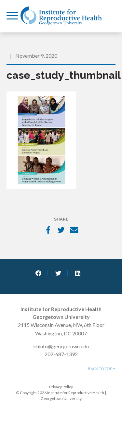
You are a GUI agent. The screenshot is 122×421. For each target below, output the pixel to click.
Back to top (100, 368)
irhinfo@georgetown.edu (61, 346)
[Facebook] (48, 230)
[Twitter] (61, 230)
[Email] (74, 230)
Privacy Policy (61, 386)
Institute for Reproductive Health (61, 15)
